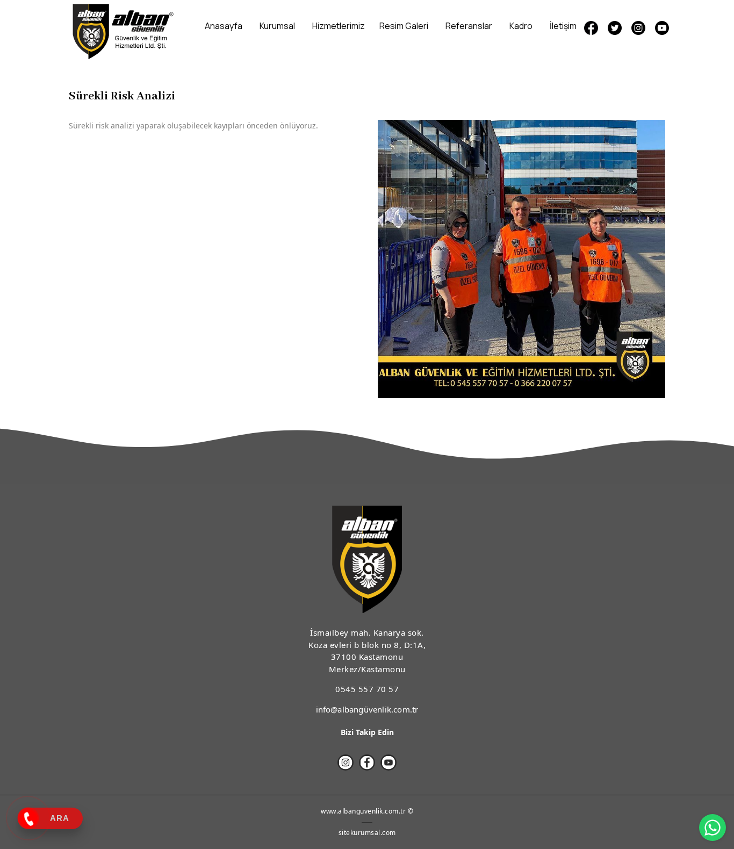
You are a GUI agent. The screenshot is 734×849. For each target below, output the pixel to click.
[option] (521, 259)
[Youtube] (662, 28)
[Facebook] (367, 762)
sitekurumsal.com (367, 832)
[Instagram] (638, 28)
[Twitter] (614, 28)
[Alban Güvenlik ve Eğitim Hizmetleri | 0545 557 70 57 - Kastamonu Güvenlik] (121, 30)
